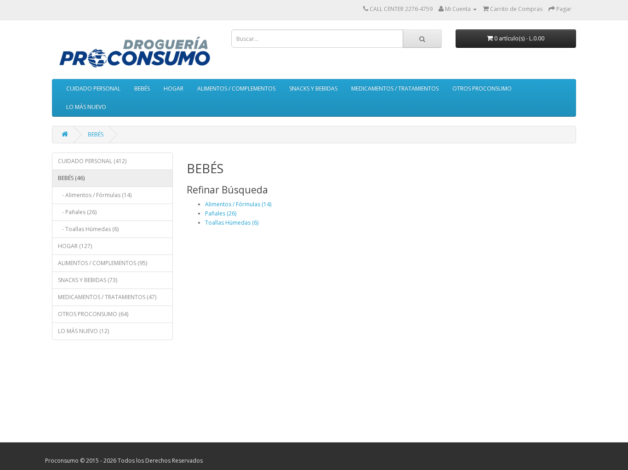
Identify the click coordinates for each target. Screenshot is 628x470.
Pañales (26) (220, 213)
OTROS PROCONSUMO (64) (93, 314)
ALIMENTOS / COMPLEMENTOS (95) (102, 263)
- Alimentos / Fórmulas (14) (94, 195)
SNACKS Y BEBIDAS (313, 88)
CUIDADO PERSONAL (93, 88)
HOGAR (173, 88)
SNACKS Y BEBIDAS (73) (87, 280)
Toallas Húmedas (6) (231, 223)
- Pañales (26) (77, 212)
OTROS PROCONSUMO (482, 88)
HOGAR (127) (75, 246)
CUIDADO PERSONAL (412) (92, 161)
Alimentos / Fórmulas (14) (238, 204)
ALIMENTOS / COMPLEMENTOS (236, 88)
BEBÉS (142, 88)
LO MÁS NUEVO (86, 107)
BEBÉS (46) (71, 178)
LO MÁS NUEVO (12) (83, 331)
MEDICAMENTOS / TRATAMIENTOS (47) (107, 297)
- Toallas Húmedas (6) (88, 229)
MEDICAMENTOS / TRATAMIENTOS (395, 88)
